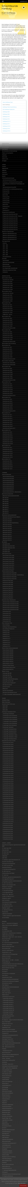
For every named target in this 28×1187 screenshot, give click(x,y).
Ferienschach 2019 (7, 611)
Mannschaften (6, 275)
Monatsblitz (4, 542)
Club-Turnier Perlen (6, 1097)
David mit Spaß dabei (6, 888)
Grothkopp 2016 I (6, 128)
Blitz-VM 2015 (5, 513)
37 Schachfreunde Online (8, 771)
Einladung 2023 (6, 193)
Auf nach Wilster (5, 917)
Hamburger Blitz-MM (7, 673)
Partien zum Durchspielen (7, 153)
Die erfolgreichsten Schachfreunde (10, 268)
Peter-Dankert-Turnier (6, 553)
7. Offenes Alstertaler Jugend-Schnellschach (11, 915)
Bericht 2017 (5, 208)
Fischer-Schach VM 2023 (8, 655)
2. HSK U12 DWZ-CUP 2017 (8, 896)
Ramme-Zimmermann (6, 1075)
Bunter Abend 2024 (6, 948)
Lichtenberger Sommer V (8, 1004)
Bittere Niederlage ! (6, 702)
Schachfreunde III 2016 (7, 436)
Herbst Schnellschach (6, 1037)
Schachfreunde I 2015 (7, 447)
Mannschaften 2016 (6, 430)
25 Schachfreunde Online (8, 794)
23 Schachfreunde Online (8, 796)
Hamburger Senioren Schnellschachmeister (11, 1174)
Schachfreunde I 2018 (7, 399)
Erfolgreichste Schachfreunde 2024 (10, 218)
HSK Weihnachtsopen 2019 (8, 1016)
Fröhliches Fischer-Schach (8, 665)
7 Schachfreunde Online (8, 827)
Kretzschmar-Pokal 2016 (8, 592)
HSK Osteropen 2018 (6, 1073)
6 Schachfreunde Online (8, 829)
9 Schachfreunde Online (8, 823)
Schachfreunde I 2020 (7, 368)
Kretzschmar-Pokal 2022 (8, 582)
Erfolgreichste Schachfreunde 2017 (10, 225)
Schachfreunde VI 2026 (8, 289)
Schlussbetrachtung (7, 256)
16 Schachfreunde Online (8, 808)
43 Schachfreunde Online (8, 760)
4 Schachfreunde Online (8, 833)
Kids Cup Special (5, 900)
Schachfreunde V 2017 (7, 422)
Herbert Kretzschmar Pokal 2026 (9, 572)
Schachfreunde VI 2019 (8, 393)
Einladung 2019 (6, 202)
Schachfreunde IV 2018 (8, 405)
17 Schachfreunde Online (8, 806)
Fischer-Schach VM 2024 (8, 653)
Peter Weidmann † (6, 989)
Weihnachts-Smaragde (7, 1091)
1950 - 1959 (5, 245)
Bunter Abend (5, 969)
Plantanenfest (5, 911)
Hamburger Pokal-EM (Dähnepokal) (10, 679)
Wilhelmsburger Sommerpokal (8, 1029)
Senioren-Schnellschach (8, 690)
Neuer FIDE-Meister (6, 1021)
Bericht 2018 (5, 204)
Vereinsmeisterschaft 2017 (8, 490)
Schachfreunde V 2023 (7, 326)
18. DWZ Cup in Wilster (7, 1071)
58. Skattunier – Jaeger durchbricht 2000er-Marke (12, 1019)
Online (4, 698)
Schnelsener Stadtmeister (7, 1104)
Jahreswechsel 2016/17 (7, 1152)
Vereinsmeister (6, 260)
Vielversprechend (6, 1098)
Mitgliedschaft (5, 168)
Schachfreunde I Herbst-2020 (9, 362)
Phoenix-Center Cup (6, 1147)
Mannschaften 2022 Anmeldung (9, 343)
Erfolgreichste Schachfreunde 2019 (10, 221)
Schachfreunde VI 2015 (8, 457)
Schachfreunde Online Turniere (8, 740)
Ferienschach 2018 (7, 613)
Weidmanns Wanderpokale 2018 (10, 233)
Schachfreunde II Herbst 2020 (9, 364)
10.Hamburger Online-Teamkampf (10, 723)
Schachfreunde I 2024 (7, 304)
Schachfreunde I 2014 (7, 461)
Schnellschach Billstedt (7, 1151)
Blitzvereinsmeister (7, 266)
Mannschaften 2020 (6, 366)
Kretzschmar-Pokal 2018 (8, 588)
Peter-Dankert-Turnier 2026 (8, 555)
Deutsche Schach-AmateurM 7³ (9, 682)
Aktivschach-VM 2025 (7, 518)
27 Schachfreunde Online (8, 790)
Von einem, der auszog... (7, 1116)
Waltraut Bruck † (5, 994)
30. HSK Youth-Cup (6, 871)
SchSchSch (4, 1062)
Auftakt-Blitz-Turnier (6, 1027)
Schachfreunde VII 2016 (8, 443)
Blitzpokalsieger (6, 264)
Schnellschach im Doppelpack (8, 973)
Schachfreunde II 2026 (7, 281)
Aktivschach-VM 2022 (7, 526)
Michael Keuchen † (6, 1095)
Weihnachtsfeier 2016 (6, 1160)
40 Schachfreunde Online (8, 765)
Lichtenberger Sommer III (8, 1000)
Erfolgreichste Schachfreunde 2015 (10, 229)
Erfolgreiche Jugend (6, 898)
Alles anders (4, 1122)
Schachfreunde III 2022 (7, 335)
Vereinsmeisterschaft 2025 (8, 478)
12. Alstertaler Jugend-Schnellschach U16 (11, 859)
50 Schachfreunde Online (8, 746)
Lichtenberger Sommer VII (8, 1008)
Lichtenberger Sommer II (8, 998)
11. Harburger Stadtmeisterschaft (9, 1170)
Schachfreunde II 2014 (7, 463)
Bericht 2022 (5, 194)
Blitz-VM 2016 (5, 511)
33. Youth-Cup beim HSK (7, 865)
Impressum (4, 172)
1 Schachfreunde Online (8, 839)
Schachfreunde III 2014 (7, 464)
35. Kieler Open (5, 854)
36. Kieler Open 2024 (6, 852)
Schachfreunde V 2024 (7, 312)
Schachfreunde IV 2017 (8, 420)
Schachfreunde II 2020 (7, 370)
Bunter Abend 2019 (6, 1017)
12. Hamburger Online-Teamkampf (10, 719)
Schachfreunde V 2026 (7, 287)
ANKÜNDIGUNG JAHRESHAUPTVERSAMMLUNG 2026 (13, 184)
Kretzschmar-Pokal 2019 (8, 586)
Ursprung (5, 243)
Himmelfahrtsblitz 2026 (7, 931)
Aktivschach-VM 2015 (7, 538)
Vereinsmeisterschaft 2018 (8, 488)
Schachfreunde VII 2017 (8, 426)
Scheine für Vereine (6, 956)
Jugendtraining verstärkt (7, 1120)
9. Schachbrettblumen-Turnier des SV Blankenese (12, 963)
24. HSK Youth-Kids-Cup (7, 882)
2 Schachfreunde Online (8, 837)
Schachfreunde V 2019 (7, 391)
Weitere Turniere (5, 671)
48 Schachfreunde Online (8, 750)
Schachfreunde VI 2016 (8, 441)
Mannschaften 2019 (6, 382)
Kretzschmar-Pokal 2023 (8, 580)
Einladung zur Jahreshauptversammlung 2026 (12, 182)
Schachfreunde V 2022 (7, 339)
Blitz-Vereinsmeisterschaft (7, 493)
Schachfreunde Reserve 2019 (9, 395)
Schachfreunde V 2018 (7, 407)
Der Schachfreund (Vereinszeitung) (9, 151)
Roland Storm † (5, 1083)
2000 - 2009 (5, 254)
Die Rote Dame (5, 147)
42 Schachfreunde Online (8, 761)
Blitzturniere (5, 688)
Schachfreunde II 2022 (7, 333)
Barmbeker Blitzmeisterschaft (8, 1129)
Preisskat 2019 (5, 1033)
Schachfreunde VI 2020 (8, 378)
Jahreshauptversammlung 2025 (9, 187)
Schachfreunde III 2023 (7, 322)
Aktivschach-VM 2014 (7, 540)
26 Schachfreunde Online (8, 792)
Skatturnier (4, 1102)
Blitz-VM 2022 (5, 503)
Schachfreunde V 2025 (7, 301)
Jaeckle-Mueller (5, 1079)
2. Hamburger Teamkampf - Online (10, 736)
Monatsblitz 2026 (6, 544)
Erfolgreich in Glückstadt (7, 886)
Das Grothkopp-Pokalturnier (9, 109)
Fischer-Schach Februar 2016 (9, 667)
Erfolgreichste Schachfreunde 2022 (10, 220)
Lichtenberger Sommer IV (8, 1002)
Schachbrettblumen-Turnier (8, 1041)
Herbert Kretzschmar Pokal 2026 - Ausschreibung (13, 574)
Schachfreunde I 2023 (7, 318)
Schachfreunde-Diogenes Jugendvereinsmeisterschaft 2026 (13, 845)
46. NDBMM (4, 929)
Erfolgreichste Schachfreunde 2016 (10, 227)
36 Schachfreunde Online (8, 773)
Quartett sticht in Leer (6, 952)
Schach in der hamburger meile (8, 884)
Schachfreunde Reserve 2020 (9, 380)
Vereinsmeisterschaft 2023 (8, 482)
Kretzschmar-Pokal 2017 (8, 590)
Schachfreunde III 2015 (7, 451)
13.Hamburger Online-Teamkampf (10, 717)
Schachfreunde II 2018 (7, 401)
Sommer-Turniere (6, 686)
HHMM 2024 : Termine (7, 314)
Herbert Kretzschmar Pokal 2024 (9, 578)
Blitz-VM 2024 (5, 499)
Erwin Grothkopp (6, 625)
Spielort (3, 176)
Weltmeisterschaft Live (7, 1168)
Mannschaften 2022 (6, 329)
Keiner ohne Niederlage (7, 1081)
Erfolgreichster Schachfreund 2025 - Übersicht (12, 216)
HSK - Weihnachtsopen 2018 (8, 1046)
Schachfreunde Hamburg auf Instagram (10, 981)
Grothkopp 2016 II (6, 126)
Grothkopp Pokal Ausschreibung (9, 107)
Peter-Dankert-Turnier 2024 (8, 559)
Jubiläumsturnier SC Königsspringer (10, 954)
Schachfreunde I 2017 (7, 414)
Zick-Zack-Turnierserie (7, 684)
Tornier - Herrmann (6, 1058)
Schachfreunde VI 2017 (8, 424)
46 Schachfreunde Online (8, 754)
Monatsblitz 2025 (6, 549)
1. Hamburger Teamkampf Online (10, 738)
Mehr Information (22, 1183)
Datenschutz (4, 174)
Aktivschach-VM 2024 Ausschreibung (10, 522)
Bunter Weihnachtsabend (7, 1093)
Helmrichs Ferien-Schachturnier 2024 (11, 605)
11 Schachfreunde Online (8, 819)
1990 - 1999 (5, 252)
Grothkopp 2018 (6, 119)
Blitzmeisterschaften (6, 1141)
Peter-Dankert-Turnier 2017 (8, 567)
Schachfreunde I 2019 (7, 383)
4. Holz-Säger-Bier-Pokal (7, 892)
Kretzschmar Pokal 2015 (8, 594)
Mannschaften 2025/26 (7, 277)
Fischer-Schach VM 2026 (8, 650)
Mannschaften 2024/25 (7, 291)
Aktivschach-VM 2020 (7, 528)
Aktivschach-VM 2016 (7, 536)
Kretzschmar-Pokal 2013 (8, 598)
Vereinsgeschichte (6, 241)
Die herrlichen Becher (6, 1125)
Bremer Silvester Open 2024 (8, 946)
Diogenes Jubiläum (6, 1114)
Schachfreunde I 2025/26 (8, 279)
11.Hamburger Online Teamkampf (10, 721)
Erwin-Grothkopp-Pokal (8, 102)
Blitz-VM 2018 (5, 507)
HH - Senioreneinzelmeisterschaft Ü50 (10, 942)
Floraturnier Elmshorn (6, 1106)
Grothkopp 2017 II (6, 121)
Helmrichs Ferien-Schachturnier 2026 (11, 601)
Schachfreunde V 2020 (7, 376)
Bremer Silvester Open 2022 (8, 967)
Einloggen (4, 160)
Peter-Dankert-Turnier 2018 (8, 565)
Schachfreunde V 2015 (7, 455)
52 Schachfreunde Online (8, 742)
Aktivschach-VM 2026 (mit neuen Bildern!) (11, 517)
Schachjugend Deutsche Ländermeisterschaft (11, 881)
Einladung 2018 (6, 206)
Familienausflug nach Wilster (8, 873)
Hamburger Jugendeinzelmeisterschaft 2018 (11, 877)
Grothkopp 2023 (6, 111)
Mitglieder (4, 170)
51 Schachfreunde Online (8, 744)
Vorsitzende (5, 272)
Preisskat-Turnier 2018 (7, 1050)
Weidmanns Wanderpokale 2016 (10, 237)
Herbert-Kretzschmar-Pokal (8, 571)
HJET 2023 (4, 857)
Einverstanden (23, 1185)
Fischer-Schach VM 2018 (8, 661)
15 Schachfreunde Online (8, 812)
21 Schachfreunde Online (8, 800)
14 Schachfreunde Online (8, 814)
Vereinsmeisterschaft (6, 474)
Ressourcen (5, 143)
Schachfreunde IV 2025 (8, 299)
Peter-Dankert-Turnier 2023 (8, 561)
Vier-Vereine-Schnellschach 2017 (9, 1143)
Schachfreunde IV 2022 (8, 337)
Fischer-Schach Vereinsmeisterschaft (10, 648)
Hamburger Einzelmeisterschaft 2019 (10, 1035)
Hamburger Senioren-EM (8, 680)
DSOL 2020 (5, 709)
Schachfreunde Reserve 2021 (9, 358)
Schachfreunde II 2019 (7, 385)
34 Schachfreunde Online (8, 777)
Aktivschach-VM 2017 (7, 534)
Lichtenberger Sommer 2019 (8, 996)
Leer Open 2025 (5, 940)
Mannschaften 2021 (6, 345)
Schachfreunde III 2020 (7, 372)
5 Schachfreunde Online (8, 831)
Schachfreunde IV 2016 (8, 437)
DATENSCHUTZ (23, 1)
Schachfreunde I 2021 (7, 347)
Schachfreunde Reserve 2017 (9, 428)
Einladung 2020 (6, 200)
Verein (4, 164)
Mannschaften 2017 (6, 412)
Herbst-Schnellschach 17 (7, 1108)
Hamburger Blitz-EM (7, 675)
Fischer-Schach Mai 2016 (8, 669)
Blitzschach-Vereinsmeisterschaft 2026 (11, 495)
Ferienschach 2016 (7, 617)
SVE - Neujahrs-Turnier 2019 (8, 1044)
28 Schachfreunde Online (8, 788)
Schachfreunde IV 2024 (8, 310)
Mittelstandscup (5, 1124)
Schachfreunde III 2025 (7, 297)
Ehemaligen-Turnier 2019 (7, 1039)
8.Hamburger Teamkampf (8, 727)
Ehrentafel (4, 258)
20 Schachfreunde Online (8, 802)
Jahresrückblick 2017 (6, 1085)
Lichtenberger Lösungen (8, 1014)
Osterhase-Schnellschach (7, 1139)
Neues (3, 145)
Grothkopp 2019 (6, 116)
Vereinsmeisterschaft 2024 (8, 480)
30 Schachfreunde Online (8, 785)
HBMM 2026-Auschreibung (8, 935)
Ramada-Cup (5, 1089)
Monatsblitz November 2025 (9, 545)
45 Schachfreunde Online (8, 756)
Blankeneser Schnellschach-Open (9, 965)
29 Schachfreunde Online (8, 787)
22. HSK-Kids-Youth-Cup (7, 906)
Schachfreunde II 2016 (7, 434)
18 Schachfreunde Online (8, 804)
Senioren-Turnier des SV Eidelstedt (9, 1031)
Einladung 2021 (6, 198)
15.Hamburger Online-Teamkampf (10, 715)
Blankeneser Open (6, 1112)
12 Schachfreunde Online (8, 817)
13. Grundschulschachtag (7, 890)
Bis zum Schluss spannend (8, 1164)
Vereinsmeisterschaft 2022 (8, 484)
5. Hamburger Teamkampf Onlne (9, 733)
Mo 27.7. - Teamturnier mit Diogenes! (10, 923)
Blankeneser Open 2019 (7, 1023)
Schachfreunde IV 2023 (8, 324)
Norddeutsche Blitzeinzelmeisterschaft (10, 979)
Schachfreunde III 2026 (7, 283)
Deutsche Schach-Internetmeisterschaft (10, 987)
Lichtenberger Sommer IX (8, 1012)
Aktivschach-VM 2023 (7, 524)
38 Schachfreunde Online (8, 769)
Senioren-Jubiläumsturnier (7, 950)
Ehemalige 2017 (5, 1133)
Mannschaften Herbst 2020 (8, 360)
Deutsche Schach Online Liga (8, 704)
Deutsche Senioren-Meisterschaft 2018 (10, 1054)
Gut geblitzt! (4, 1149)
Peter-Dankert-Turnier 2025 (8, 557)
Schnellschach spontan (7, 983)
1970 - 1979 (5, 248)
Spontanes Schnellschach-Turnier (10, 692)
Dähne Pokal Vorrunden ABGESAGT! (10, 925)
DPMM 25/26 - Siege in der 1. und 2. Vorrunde (12, 936)
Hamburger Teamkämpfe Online (9, 711)
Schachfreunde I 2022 (7, 331)
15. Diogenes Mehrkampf (7, 1176)
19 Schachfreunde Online (8, 810)
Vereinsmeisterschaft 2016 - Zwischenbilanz (12, 491)
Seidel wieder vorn (6, 1166)
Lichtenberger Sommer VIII (8, 1010)
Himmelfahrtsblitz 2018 (7, 1070)
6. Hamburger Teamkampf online (9, 731)
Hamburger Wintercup (7, 867)
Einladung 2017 (6, 210)
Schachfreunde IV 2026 (8, 285)
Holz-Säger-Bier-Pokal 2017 (8, 879)
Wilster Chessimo (6, 1135)
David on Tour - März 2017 (7, 894)
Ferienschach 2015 (7, 619)
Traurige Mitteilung (6, 962)
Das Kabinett (5, 149)
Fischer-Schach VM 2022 (8, 657)
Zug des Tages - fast (6, 1118)
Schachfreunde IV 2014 (8, 466)
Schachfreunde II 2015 (7, 449)
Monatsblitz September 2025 (9, 547)
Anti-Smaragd (5, 1087)
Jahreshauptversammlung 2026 (9, 180)
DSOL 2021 (5, 707)
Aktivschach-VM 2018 (7, 532)
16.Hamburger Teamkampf (8, 713)
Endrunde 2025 (5, 850)
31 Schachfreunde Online (8, 783)
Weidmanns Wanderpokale (8, 231)
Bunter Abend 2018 (6, 1052)
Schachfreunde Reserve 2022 (9, 341)
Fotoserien (4, 155)
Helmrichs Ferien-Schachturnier (9, 599)
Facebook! (4, 1162)
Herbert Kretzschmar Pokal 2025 (9, 576)
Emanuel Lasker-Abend (7, 944)
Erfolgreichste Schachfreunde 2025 (10, 214)
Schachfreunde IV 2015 (8, 453)
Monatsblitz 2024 (6, 551)
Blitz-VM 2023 (5, 501)
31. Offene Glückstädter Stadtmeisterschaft (12, 694)
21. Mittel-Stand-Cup (6, 1025)
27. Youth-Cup (5, 875)
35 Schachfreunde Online (8, 775)
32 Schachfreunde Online (8, 781)
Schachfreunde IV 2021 (8, 353)
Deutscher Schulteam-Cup (7, 861)
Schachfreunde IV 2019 (8, 389)
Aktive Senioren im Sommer (8, 1056)
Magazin (4, 921)
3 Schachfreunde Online (8, 835)
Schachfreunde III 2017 (7, 418)
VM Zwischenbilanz (6, 1110)
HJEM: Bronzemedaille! (7, 913)
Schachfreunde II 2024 (7, 306)
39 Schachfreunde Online (8, 767)
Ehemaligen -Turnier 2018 (7, 1064)
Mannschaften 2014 (6, 459)
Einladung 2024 (6, 191)
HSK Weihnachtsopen (7, 1158)
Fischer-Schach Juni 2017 (8, 663)
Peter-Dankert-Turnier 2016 (8, 569)
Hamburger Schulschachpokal (8, 863)
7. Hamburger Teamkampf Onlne (9, 729)
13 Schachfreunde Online (8, 815)
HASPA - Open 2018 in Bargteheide (9, 1068)
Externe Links (5, 158)
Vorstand (4, 166)
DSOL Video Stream (6, 992)
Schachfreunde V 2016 (7, 439)
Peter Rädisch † (5, 985)
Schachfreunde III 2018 (7, 403)
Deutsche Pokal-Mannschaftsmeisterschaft (11, 1043)
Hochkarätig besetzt (6, 1145)
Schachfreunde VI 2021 (8, 356)
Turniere (4, 472)
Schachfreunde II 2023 (7, 320)
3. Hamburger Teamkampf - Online (10, 734)
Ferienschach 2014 (7, 621)
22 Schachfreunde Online (8, 798)
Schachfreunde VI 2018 (8, 409)
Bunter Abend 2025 (6, 938)
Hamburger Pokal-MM (7, 677)
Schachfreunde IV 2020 (8, 374)
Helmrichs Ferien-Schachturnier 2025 (11, 603)
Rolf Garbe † (5, 971)
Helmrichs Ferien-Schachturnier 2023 (11, 607)
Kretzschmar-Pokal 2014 (8, 596)
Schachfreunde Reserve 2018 (9, 410)
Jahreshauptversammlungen (8, 178)
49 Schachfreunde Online (8, 748)
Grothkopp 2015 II (6, 131)
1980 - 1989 (5, 250)
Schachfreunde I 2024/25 (8, 293)
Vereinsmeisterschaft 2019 (8, 486)
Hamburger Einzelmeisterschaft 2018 (10, 1066)
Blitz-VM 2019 (5, 505)
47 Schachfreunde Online (8, 752)
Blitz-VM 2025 (5, 497)
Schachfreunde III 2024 (7, 308)
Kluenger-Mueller (5, 1077)
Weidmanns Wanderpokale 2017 (10, 235)
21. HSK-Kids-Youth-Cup (7, 909)
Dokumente (4, 156)
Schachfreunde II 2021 (7, 349)
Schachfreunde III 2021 (7, 351)
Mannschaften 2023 (6, 316)
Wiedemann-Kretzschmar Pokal (9, 270)
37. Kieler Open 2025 (6, 848)
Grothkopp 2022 (6, 114)
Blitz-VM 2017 (5, 509)
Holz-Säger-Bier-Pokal (7, 904)
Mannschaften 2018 (6, 397)
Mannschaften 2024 (6, 302)
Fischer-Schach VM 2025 (8, 652)
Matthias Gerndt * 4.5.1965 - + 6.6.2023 (10, 960)
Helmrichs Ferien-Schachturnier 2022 (11, 609)
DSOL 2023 (5, 706)
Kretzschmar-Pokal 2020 (8, 584)
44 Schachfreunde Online (8, 758)
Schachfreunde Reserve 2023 (9, 328)
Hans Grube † (5, 975)
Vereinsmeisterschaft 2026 (8, 476)
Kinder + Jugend (6, 842)
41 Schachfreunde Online (8, 763)
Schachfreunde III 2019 (7, 387)
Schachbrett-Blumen (6, 1131)
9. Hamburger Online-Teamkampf (10, 725)
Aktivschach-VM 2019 (7, 530)
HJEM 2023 (4, 855)
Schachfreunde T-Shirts (7, 977)
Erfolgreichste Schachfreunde (8, 212)
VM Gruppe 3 (5, 1172)
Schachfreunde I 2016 (7, 432)
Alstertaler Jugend (6, 908)
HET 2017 (4, 1127)
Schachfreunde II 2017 (7, 416)
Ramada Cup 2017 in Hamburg (8, 1156)
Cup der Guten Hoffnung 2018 (8, 1060)
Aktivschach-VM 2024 (7, 520)
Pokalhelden (5, 927)
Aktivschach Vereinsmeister (8, 262)
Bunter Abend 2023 (6, 958)
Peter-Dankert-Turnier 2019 (8, 563)
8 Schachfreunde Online (8, 825)
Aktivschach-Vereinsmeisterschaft (9, 515)
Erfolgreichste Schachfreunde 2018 (10, 223)
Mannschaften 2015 (6, 445)
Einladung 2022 (6, 196)
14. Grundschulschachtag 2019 (8, 869)
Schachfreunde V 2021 (7, 355)
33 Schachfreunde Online (8, 779)
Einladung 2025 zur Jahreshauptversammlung (12, 189)
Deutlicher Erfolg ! (6, 700)
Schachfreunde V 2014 (7, 468)
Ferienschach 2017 (7, 615)
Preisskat (4, 1048)
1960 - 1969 (5, 247)
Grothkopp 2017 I (6, 123)
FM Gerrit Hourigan (6, 990)
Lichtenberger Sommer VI (8, 1006)
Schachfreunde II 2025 (7, 295)
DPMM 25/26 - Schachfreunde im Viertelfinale (11, 933)
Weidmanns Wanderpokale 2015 (10, 239)
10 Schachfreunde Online (8, 821)
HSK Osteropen (5, 1137)
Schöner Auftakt (5, 1154)
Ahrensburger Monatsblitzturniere (9, 902)
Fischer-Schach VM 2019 (8, 659)
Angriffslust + (5, 1100)
